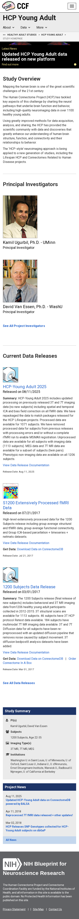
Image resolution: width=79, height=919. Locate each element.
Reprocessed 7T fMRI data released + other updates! (39, 815)
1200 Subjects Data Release (29, 586)
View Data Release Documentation (26, 465)
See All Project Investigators (24, 326)
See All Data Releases (19, 683)
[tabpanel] (39, 55)
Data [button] (24, 27)
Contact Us (55, 909)
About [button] (7, 27)
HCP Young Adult (29, 18)
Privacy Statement (14, 909)
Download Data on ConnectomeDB (40, 549)
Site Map (38, 909)
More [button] (40, 27)
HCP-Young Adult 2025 (24, 386)
